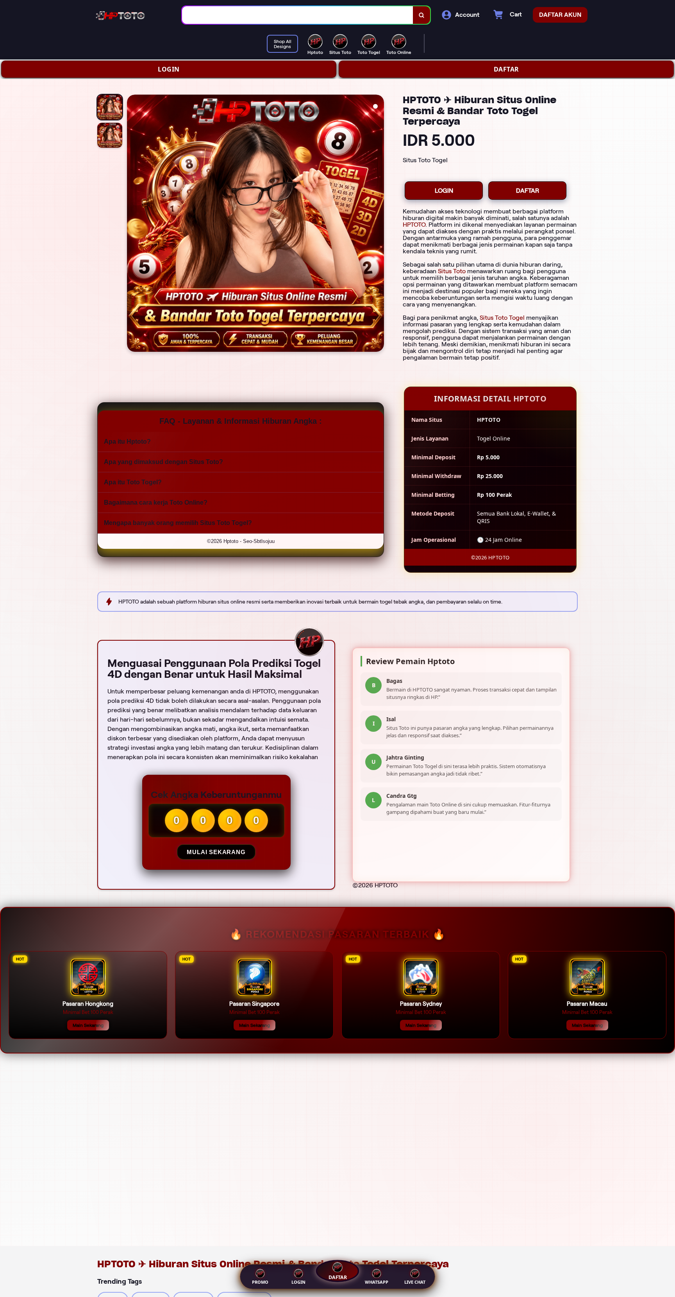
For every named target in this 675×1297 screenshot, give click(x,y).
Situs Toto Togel (502, 317)
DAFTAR (506, 69)
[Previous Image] (133, 224)
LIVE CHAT (414, 1282)
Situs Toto (452, 271)
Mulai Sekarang (216, 852)
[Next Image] (377, 224)
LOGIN (169, 69)
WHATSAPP (376, 1282)
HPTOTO (414, 224)
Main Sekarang (88, 1025)
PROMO (260, 1282)
